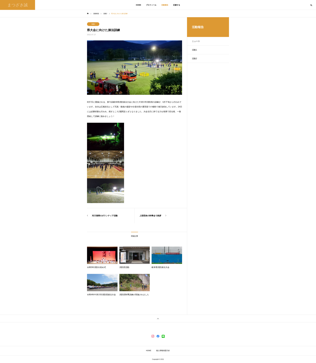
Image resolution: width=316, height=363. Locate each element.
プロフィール (151, 5)
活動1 (194, 50)
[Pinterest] (163, 336)
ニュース (196, 41)
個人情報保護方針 (163, 351)
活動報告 (164, 5)
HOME (138, 5)
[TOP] (158, 318)
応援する (176, 5)
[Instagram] (152, 336)
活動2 (93, 24)
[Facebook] (158, 336)
